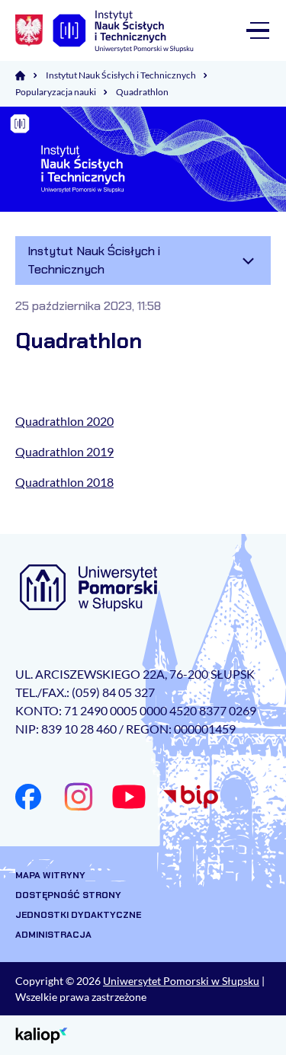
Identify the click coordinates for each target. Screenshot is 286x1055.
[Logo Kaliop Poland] (41, 1034)
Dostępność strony (68, 895)
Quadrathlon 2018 (64, 482)
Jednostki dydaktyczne (78, 915)
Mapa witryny (50, 875)
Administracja (53, 935)
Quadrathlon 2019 (64, 451)
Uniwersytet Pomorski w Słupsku (181, 980)
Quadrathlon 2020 (64, 421)
